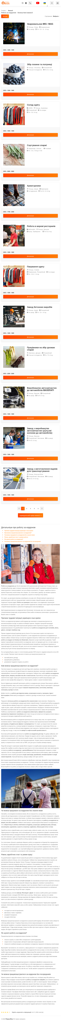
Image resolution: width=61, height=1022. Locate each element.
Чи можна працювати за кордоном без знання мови (19, 535)
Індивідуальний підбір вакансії (30, 515)
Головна (3, 10)
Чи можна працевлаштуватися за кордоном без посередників (22, 541)
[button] (56, 16)
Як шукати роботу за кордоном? (13, 539)
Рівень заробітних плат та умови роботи (16, 537)
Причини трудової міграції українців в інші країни (18, 531)
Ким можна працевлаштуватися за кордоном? (18, 533)
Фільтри (5, 16)
